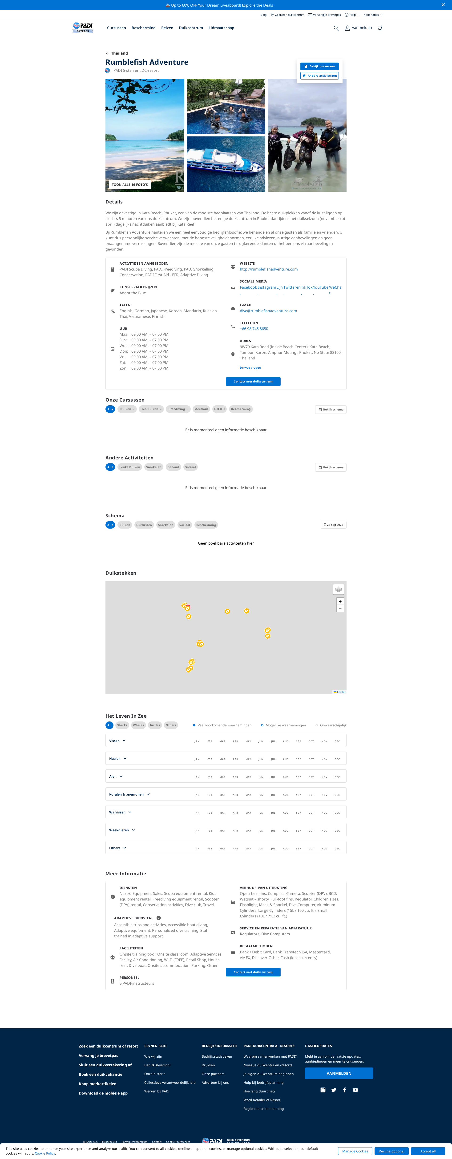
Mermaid (201, 409)
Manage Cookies (355, 1151)
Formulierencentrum (134, 1141)
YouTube (320, 287)
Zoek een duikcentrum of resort (108, 1046)
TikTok (307, 287)
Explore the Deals (257, 5)
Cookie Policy (45, 1153)
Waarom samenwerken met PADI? (270, 1056)
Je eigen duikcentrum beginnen (269, 1073)
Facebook (248, 287)
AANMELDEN (339, 1073)
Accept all (428, 1151)
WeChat (335, 290)
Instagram (267, 287)
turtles (155, 725)
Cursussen (116, 27)
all (109, 725)
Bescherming (144, 27)
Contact (156, 1141)
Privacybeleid (109, 1141)
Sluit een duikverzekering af (105, 1064)
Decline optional (391, 1151)
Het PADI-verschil (157, 1065)
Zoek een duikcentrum (289, 15)
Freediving (177, 409)
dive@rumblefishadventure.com (268, 310)
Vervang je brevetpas (327, 15)
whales (138, 725)
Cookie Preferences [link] (178, 1141)
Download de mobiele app (103, 1093)
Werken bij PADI (157, 1091)
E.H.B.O (219, 409)
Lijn (280, 287)
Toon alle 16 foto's (130, 184)
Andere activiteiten (322, 76)
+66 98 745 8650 (254, 328)
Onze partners (213, 1073)
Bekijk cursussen (322, 66)
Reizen (167, 27)
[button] (187, 609)
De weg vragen (250, 368)
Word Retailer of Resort (262, 1100)
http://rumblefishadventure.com (269, 269)
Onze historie (154, 1073)
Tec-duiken (149, 409)
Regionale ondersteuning (264, 1108)
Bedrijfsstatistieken (217, 1056)
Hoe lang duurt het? (259, 1091)
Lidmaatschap (221, 27)
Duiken (125, 409)
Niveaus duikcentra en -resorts (268, 1065)
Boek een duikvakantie (100, 1074)
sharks (122, 725)
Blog (263, 15)
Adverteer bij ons (215, 1082)
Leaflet (340, 692)
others (171, 725)
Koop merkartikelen (98, 1083)
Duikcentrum (191, 27)
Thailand (118, 53)
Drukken (208, 1065)
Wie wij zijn (153, 1056)
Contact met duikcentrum (253, 381)
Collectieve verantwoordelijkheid (170, 1082)
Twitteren (292, 287)
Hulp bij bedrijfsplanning (264, 1082)
